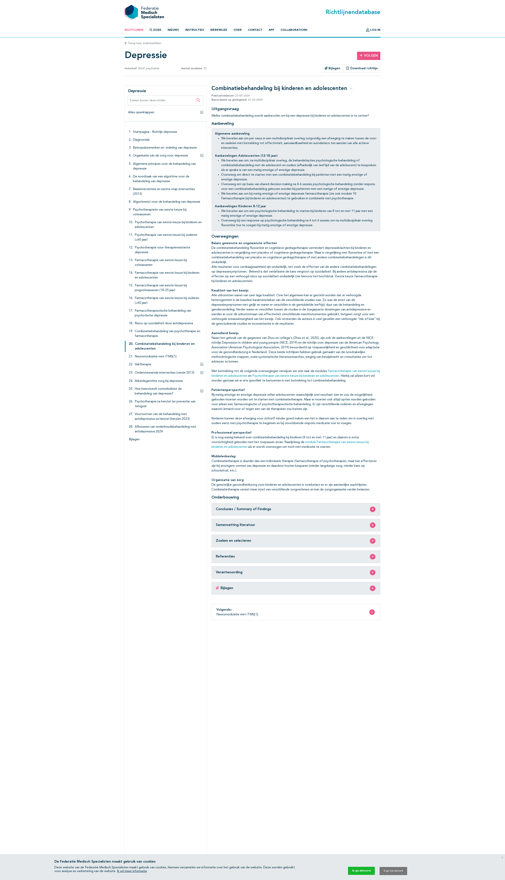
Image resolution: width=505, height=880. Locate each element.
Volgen (371, 55)
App (271, 30)
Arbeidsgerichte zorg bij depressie (159, 381)
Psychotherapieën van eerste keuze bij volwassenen (159, 212)
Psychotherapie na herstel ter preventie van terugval (165, 404)
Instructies (194, 30)
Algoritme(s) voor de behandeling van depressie (166, 201)
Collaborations (294, 30)
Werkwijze (218, 30)
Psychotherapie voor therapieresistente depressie (162, 250)
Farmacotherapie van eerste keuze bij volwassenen (161, 263)
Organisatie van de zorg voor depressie (160, 155)
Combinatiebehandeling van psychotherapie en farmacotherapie (167, 334)
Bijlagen (333, 68)
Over (238, 30)
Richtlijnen (134, 30)
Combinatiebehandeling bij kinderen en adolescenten (165, 346)
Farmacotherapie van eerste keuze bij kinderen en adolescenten (167, 275)
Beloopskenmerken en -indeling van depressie (165, 147)
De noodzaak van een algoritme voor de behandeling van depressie (161, 179)
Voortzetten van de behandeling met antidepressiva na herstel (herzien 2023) (162, 417)
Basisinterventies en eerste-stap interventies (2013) (164, 192)
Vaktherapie (143, 364)
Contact (255, 30)
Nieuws (173, 30)
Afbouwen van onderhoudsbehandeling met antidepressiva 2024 (165, 429)
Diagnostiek (141, 140)
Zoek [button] (157, 30)
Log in (374, 30)
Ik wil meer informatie (132, 871)
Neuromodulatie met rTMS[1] (155, 356)
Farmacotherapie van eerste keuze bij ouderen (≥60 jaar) (167, 301)
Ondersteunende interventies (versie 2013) (164, 372)
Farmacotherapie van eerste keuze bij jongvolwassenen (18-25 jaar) (161, 288)
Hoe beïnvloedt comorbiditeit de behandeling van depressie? (158, 391)
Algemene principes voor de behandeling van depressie (164, 166)
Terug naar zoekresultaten (144, 43)
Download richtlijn (363, 68)
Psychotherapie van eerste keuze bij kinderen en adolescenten (168, 225)
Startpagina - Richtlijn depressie (155, 132)
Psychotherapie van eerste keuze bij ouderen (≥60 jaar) (166, 237)
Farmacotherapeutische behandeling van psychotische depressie (163, 313)
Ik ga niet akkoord (393, 871)
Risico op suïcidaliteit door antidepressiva (164, 323)
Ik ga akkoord (361, 870)
